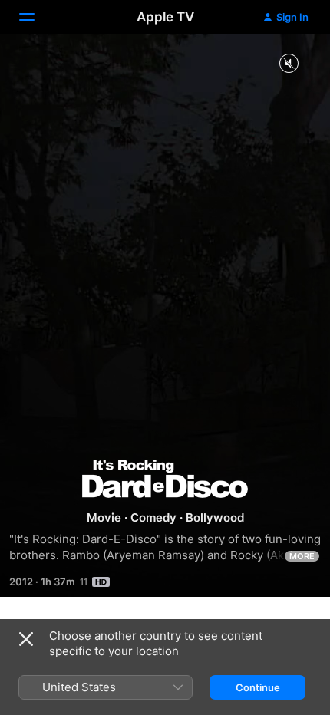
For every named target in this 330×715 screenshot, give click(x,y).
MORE (302, 556)
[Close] (26, 639)
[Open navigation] (36, 17)
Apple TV (165, 17)
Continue (258, 687)
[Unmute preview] (288, 64)
